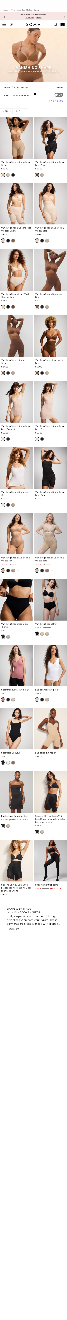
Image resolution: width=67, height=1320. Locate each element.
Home (7, 87)
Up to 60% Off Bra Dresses (34, 15)
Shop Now (30, 17)
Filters (7, 111)
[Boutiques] (11, 24)
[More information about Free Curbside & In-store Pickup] (35, 94)
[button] (62, 24)
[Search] (55, 24)
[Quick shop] (18, 241)
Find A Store (56, 100)
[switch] (59, 95)
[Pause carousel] (64, 17)
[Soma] (33, 24)
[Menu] (4, 24)
